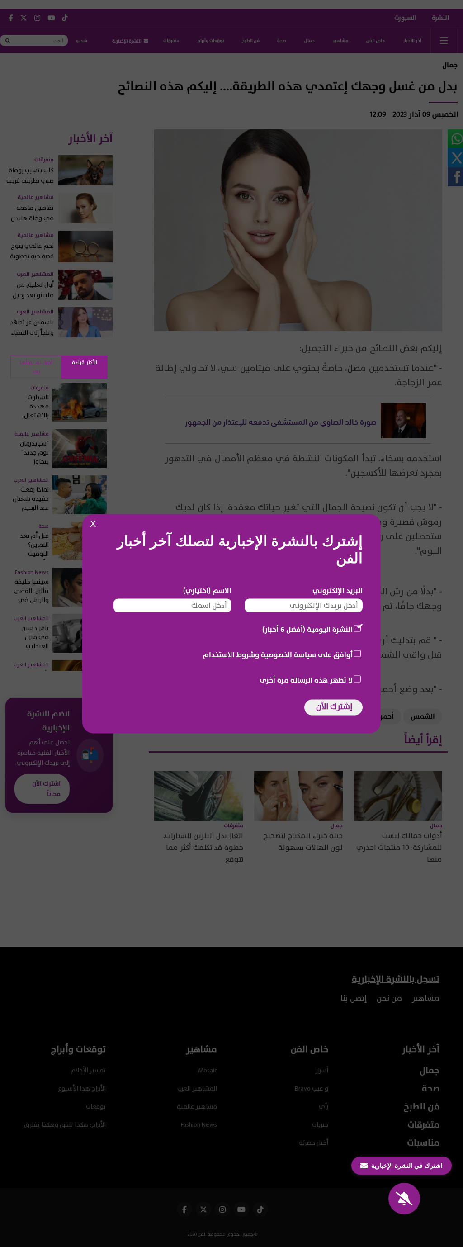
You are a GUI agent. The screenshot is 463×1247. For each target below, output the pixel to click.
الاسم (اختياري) (207, 590)
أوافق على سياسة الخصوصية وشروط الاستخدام (278, 654)
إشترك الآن (334, 706)
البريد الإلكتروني (337, 590)
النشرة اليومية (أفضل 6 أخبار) (307, 629)
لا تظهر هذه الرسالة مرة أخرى (306, 680)
